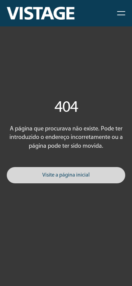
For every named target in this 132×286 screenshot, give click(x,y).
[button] (121, 13)
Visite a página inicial (66, 175)
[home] (40, 13)
